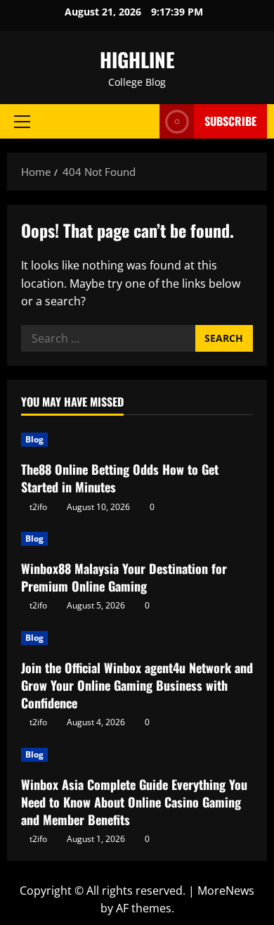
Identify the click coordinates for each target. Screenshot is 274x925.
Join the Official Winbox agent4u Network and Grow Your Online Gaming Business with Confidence (137, 685)
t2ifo (38, 507)
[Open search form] (142, 121)
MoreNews (225, 890)
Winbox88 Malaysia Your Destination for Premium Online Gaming (124, 577)
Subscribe (230, 121)
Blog (34, 439)
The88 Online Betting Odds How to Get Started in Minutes (119, 478)
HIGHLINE (137, 59)
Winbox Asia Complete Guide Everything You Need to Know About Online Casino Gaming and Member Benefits (134, 802)
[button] (22, 121)
